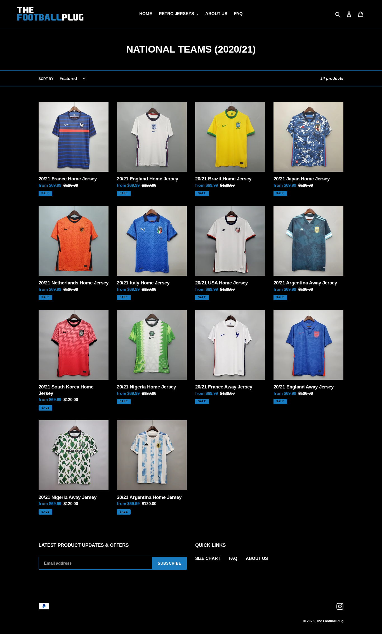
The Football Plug (329, 621)
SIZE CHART (207, 558)
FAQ (233, 558)
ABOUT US (257, 558)
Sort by (46, 79)
